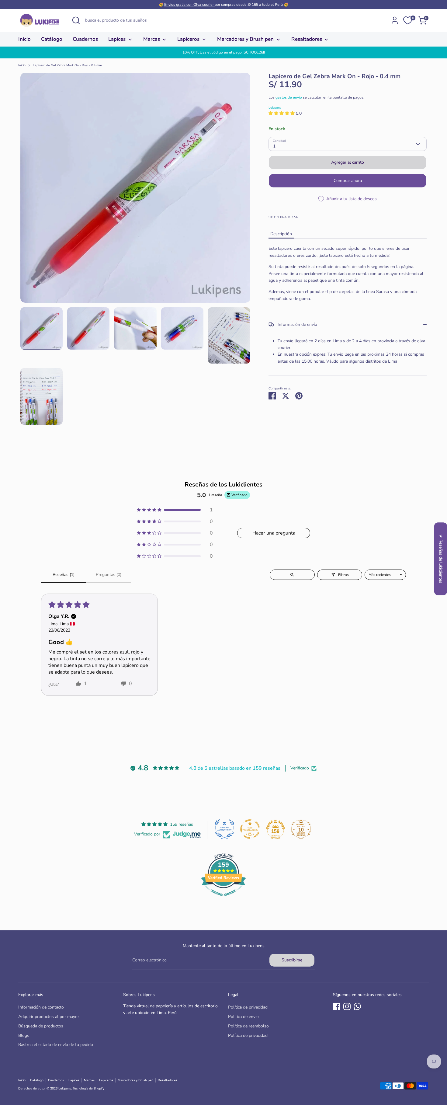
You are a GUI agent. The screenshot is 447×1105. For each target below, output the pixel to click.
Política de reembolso (248, 1026)
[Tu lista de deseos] (408, 20)
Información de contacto (41, 1007)
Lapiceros (189, 39)
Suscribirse (292, 960)
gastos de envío (288, 97)
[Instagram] (347, 1006)
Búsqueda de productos (40, 1026)
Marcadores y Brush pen (246, 39)
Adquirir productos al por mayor (48, 1017)
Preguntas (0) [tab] (108, 574)
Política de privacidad (248, 1007)
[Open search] (292, 575)
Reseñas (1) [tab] (63, 574)
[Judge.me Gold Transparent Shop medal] (250, 829)
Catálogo (51, 39)
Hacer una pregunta (273, 533)
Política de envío (243, 1017)
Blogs (23, 1035)
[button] (282, 113)
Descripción (281, 234)
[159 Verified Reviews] (223, 899)
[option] (223, 52)
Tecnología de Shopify (88, 1088)
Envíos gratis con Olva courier (189, 4)
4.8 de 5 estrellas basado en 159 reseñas (234, 768)
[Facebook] (336, 1006)
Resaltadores (307, 39)
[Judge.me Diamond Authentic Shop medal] (224, 829)
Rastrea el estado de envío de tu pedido (55, 1044)
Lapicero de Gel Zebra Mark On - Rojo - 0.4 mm (67, 65)
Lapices (117, 39)
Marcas (152, 39)
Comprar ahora (348, 180)
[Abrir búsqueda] (76, 20)
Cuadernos (85, 39)
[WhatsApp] (357, 1006)
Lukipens (275, 107)
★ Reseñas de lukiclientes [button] (441, 558)
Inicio (24, 39)
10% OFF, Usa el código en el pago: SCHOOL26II (223, 52)
